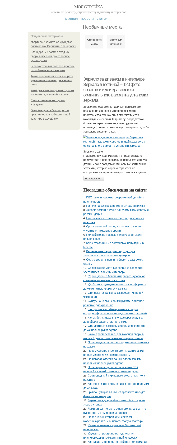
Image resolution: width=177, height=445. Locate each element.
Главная (71, 18)
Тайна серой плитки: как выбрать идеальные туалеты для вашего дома (52, 80)
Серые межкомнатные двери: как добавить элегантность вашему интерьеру (113, 270)
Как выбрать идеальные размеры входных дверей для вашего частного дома (113, 319)
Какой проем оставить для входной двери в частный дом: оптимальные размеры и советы (113, 336)
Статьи (102, 18)
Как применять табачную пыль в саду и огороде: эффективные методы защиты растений (115, 311)
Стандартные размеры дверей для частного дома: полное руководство (114, 328)
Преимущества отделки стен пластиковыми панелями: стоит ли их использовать (113, 353)
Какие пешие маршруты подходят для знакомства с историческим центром (109, 253)
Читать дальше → (94, 178)
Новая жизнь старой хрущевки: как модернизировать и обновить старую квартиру (113, 419)
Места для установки (116, 41)
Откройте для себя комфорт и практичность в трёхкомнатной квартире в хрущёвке (50, 114)
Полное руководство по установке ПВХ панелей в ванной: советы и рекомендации (110, 369)
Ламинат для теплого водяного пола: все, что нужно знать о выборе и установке (114, 411)
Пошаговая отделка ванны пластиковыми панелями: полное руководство (112, 361)
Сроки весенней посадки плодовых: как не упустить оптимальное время (112, 228)
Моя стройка (88, 6)
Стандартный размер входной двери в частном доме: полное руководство (50, 56)
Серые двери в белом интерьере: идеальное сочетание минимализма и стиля (114, 278)
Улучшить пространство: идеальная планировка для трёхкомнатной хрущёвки (110, 435)
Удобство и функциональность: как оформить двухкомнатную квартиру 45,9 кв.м (114, 286)
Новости (87, 18)
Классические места (94, 41)
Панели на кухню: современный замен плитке (115, 206)
